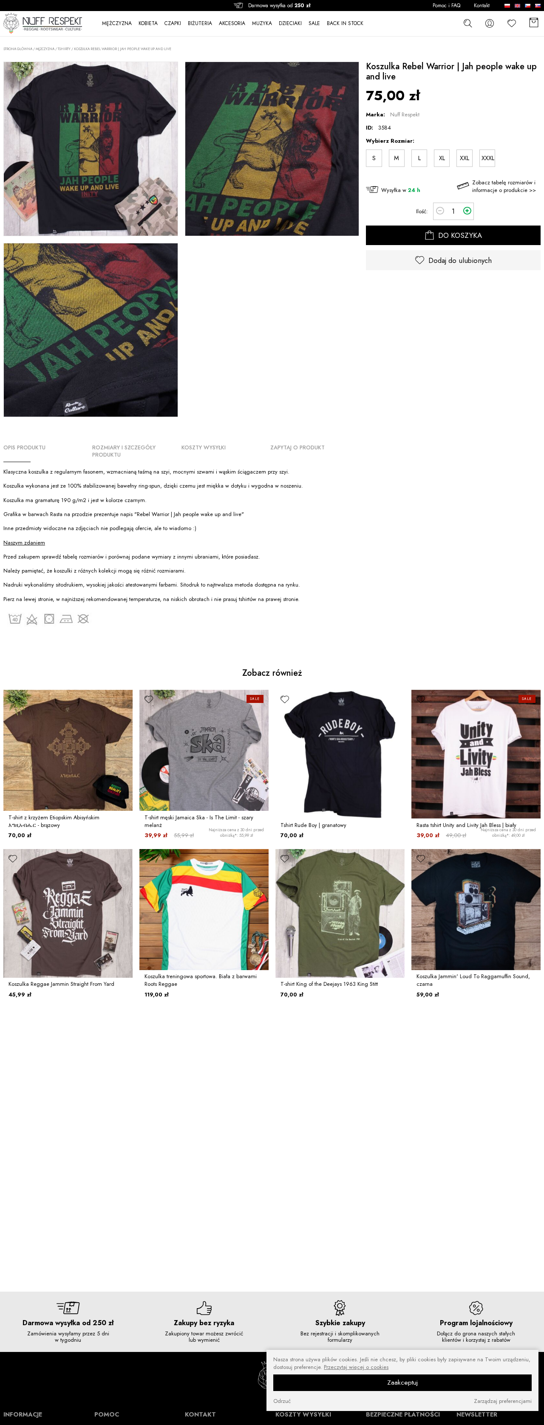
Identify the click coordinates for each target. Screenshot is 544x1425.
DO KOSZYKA (459, 235)
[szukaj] (467, 23)
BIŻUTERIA (200, 23)
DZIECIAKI (290, 23)
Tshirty (64, 48)
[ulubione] (12, 699)
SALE (314, 23)
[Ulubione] (511, 23)
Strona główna (17, 49)
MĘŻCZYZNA (117, 23)
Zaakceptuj (402, 1382)
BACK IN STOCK (345, 23)
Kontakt (482, 5)
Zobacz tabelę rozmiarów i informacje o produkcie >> (504, 186)
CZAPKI (172, 23)
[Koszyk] (534, 23)
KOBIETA (148, 23)
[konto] (489, 23)
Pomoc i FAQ (446, 5)
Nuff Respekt (404, 114)
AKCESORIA (232, 23)
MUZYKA (262, 23)
